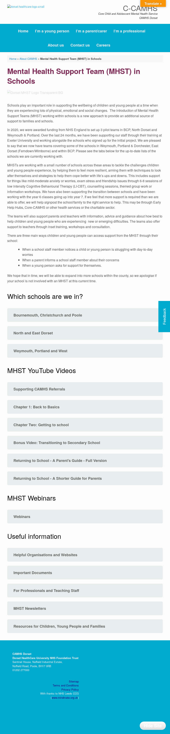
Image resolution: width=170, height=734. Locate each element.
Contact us (80, 45)
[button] (164, 38)
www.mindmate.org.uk (65, 698)
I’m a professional (129, 31)
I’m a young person (52, 31)
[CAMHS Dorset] (25, 6)
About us (56, 45)
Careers (103, 45)
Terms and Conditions (66, 685)
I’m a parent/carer (91, 31)
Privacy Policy (70, 689)
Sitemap (74, 681)
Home (23, 31)
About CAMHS (28, 59)
